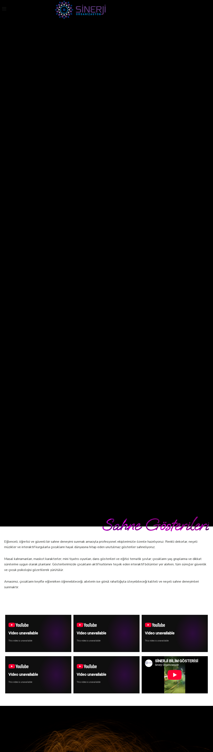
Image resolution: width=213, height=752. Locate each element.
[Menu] (4, 9)
